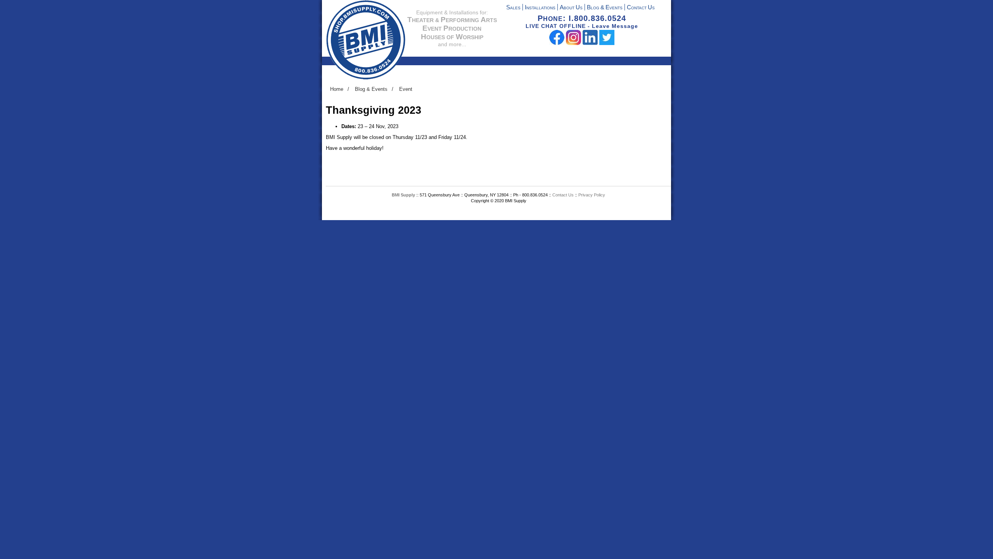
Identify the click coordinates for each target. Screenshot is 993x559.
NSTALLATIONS (540, 8)
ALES (513, 8)
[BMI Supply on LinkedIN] (590, 43)
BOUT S (571, 8)
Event (405, 89)
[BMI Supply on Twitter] (606, 43)
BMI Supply (403, 195)
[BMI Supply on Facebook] (556, 43)
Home (336, 89)
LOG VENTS (605, 8)
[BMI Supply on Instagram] (573, 43)
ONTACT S (641, 8)
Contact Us (563, 195)
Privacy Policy (591, 195)
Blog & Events (371, 89)
